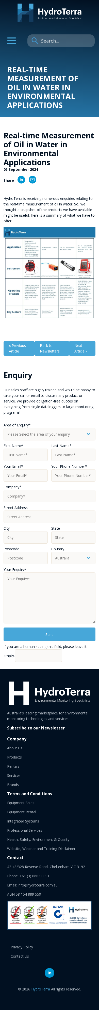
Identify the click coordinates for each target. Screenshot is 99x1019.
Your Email (13, 466)
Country (57, 548)
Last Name (61, 445)
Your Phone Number (69, 466)
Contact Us (20, 956)
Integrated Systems (23, 821)
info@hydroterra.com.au (38, 885)
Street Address (16, 507)
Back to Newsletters (50, 348)
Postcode (11, 548)
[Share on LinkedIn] (19, 180)
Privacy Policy (22, 947)
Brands (13, 784)
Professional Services (24, 830)
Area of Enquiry (17, 425)
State (55, 528)
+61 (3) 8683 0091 (35, 875)
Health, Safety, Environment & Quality (38, 839)
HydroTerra (40, 989)
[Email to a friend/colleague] (30, 180)
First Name (14, 445)
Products (14, 757)
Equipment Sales (20, 802)
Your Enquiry (15, 569)
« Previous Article (17, 348)
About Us (14, 748)
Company (12, 487)
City (7, 528)
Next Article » (80, 348)
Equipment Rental (21, 811)
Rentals (13, 766)
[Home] (49, 20)
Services (14, 775)
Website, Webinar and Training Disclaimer (41, 848)
